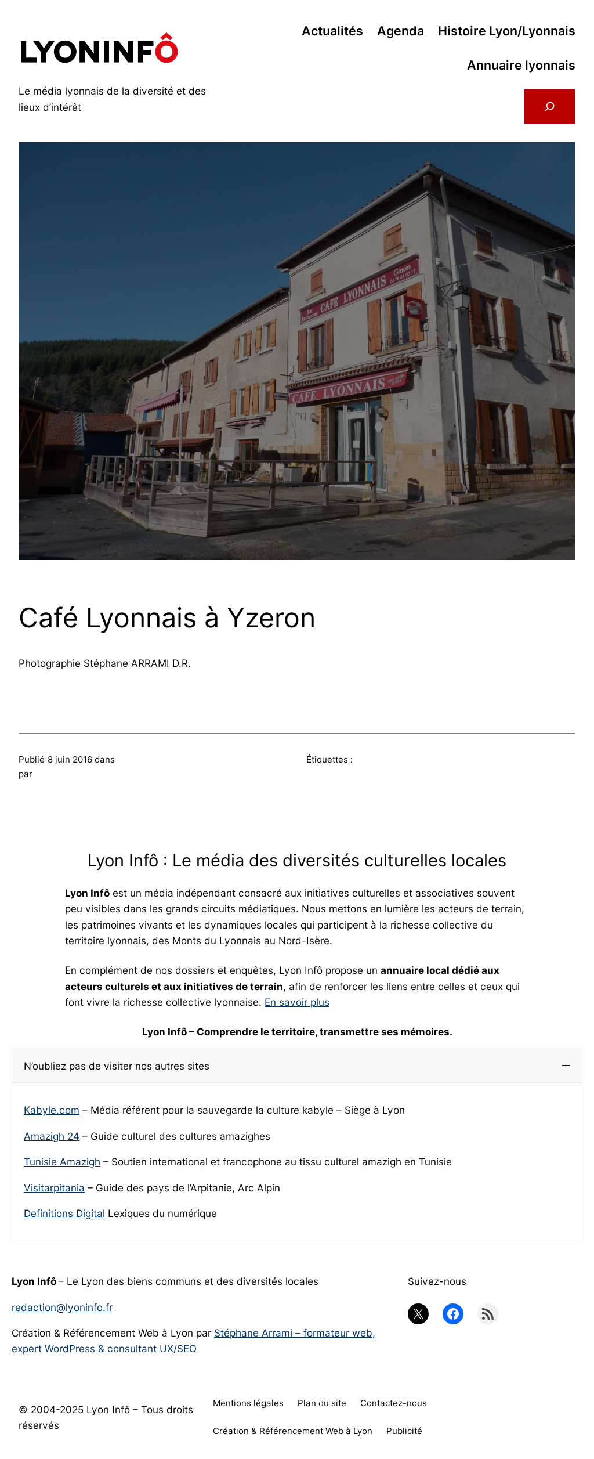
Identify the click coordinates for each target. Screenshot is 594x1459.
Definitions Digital (64, 1213)
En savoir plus (297, 1002)
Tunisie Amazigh (62, 1161)
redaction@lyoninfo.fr (62, 1307)
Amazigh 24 (51, 1136)
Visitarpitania (54, 1188)
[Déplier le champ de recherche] (549, 106)
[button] (297, 1066)
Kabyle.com (51, 1110)
